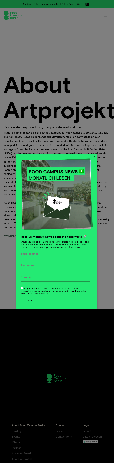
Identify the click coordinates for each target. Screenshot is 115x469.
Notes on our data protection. (35, 293)
